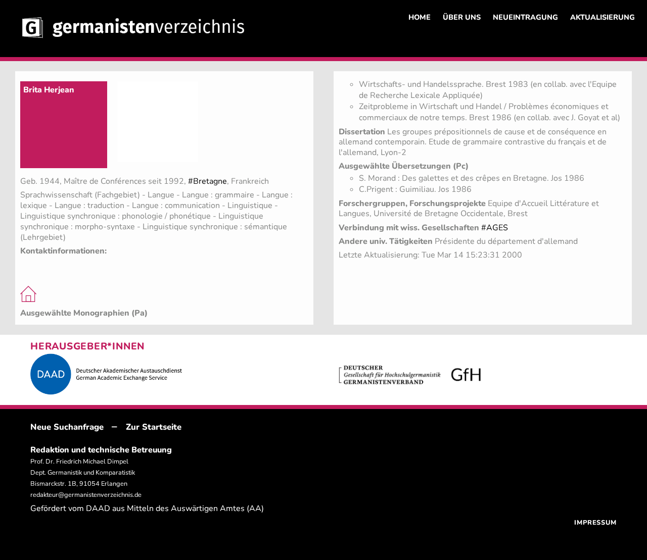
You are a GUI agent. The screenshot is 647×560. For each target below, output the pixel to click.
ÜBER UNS (462, 17)
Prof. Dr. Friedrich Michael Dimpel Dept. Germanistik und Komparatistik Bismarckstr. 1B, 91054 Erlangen (82, 472)
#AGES (494, 227)
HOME (419, 17)
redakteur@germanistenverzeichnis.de (86, 494)
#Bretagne (207, 181)
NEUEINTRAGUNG (525, 17)
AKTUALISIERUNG (602, 17)
